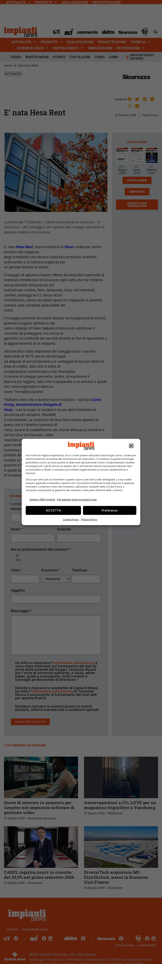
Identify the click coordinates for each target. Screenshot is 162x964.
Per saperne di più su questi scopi (77, 499)
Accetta (53, 510)
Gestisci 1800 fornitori (42, 499)
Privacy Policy (89, 519)
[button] (131, 446)
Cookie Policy (71, 519)
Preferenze (110, 510)
